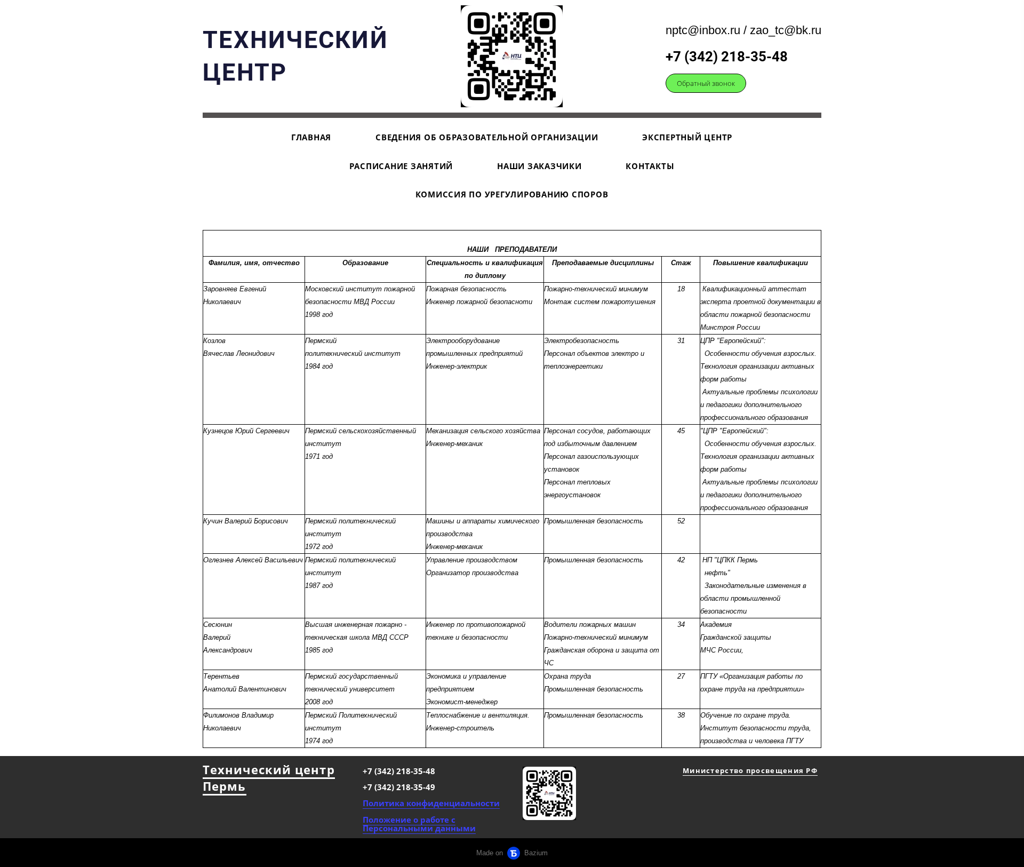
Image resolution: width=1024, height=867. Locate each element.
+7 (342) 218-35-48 (727, 57)
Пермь (224, 786)
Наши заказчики (539, 166)
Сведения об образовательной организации (486, 137)
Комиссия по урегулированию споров (512, 194)
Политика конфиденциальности (431, 803)
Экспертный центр (687, 137)
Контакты (650, 166)
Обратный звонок (706, 83)
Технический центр (269, 769)
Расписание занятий (401, 166)
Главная (311, 137)
